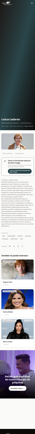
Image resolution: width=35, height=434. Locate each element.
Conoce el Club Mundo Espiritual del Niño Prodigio (20, 171)
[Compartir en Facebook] (9, 246)
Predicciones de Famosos (16, 126)
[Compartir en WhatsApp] (18, 246)
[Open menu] (32, 3)
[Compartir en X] (14, 246)
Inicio (2, 126)
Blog (7, 126)
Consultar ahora (16, 388)
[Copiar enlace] (22, 246)
